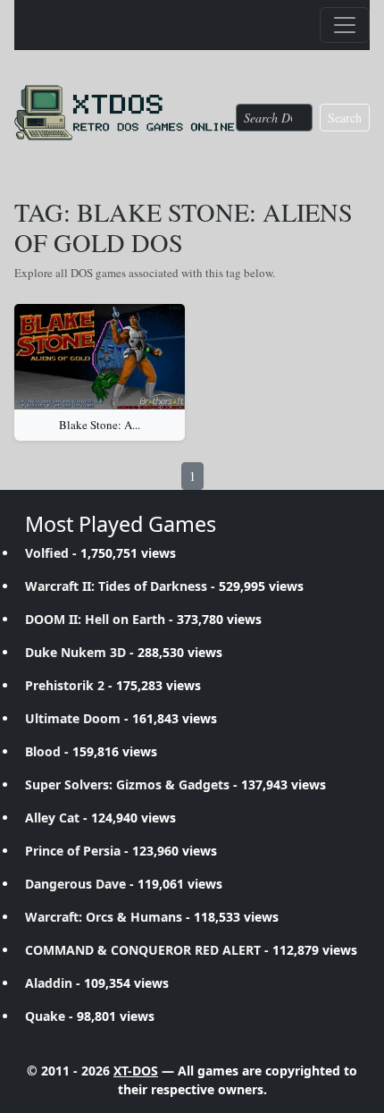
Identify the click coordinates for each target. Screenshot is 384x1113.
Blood (43, 751)
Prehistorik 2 (64, 685)
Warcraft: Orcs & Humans (103, 916)
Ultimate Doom (73, 718)
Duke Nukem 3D (75, 652)
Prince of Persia (73, 850)
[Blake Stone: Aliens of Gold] (99, 356)
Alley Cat (52, 817)
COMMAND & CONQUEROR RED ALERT (143, 949)
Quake (45, 1016)
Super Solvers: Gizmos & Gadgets (127, 784)
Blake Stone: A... (99, 425)
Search (345, 117)
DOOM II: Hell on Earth (95, 619)
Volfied (47, 552)
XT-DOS (135, 1070)
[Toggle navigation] (345, 25)
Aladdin (48, 982)
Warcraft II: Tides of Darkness (116, 586)
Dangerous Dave (75, 883)
